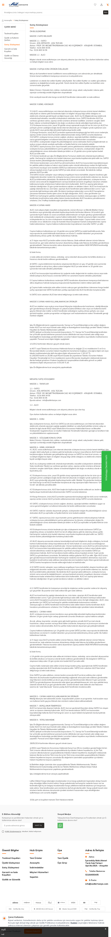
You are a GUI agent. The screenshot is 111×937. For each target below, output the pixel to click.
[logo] (18, 4)
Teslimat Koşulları (11, 33)
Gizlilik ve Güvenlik (11, 879)
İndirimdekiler (37, 867)
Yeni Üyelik (63, 858)
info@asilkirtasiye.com (96, 884)
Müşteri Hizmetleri (39, 872)
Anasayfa (8, 20)
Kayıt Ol (38, 825)
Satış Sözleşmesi (12, 44)
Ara (105, 12)
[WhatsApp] (60, 825)
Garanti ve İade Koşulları (10, 50)
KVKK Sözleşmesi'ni (13, 831)
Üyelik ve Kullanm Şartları (11, 39)
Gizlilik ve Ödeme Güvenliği (11, 57)
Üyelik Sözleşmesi (11, 863)
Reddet (74, 923)
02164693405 (92, 874)
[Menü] (3, 5)
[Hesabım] (101, 5)
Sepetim (34, 877)
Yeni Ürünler (36, 858)
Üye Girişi (62, 863)
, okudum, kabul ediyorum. (23, 831)
